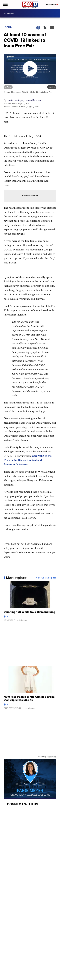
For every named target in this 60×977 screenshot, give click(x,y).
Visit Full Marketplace (46, 578)
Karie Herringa (15, 100)
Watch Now (51, 5)
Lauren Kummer (32, 100)
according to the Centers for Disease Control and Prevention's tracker (28, 460)
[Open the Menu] (5, 5)
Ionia (8, 27)
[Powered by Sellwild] (51, 757)
